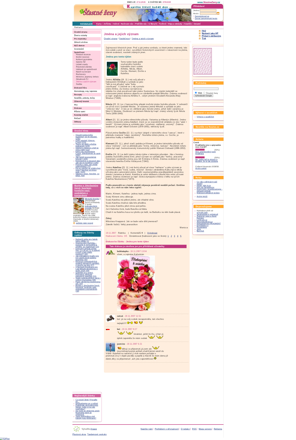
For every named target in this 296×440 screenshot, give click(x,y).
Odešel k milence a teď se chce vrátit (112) (87, 149)
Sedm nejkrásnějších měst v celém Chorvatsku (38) (88, 279)
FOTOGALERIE (87, 24)
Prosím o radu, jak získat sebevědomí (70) (86, 165)
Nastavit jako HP (210, 33)
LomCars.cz (202, 220)
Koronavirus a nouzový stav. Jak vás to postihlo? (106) (88, 162)
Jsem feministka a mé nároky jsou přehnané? (86, 417)
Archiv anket (200, 168)
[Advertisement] (87, 343)
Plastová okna (79, 434)
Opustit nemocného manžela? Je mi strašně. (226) (86, 137)
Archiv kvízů (202, 196)
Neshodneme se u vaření (87, 403)
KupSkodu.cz (202, 225)
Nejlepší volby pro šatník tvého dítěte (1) (87, 240)
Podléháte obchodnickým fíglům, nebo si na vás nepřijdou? (87, 407)
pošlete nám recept (84, 223)
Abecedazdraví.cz (205, 222)
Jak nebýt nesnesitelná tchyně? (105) (86, 158)
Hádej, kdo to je (204, 185)
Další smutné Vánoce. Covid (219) (85, 141)
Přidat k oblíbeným (211, 36)
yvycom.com (202, 212)
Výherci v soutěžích (205, 117)
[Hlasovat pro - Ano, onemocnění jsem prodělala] (204, 150)
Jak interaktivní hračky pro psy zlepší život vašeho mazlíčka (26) (87, 258)
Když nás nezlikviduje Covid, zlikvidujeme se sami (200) (88, 153)
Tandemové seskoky (97, 434)
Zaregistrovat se (202, 16)
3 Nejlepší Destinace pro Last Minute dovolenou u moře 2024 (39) (87, 269)
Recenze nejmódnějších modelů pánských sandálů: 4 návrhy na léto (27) (87, 263)
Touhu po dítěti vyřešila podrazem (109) (86, 145)
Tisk (204, 38)
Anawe (93, 429)
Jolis (199, 229)
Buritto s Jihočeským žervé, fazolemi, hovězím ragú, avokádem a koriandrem (86, 190)
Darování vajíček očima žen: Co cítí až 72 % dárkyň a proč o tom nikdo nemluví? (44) (88, 251)
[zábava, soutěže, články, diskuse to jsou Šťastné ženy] (209, 2)
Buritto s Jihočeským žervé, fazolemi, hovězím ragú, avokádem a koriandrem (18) (88, 288)
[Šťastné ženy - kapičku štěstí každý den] (98, 13)
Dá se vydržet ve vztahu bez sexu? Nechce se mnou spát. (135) (88, 170)
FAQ (204, 31)
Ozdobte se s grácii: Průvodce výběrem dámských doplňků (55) (86, 274)
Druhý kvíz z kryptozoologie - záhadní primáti (209, 190)
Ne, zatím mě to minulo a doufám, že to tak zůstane (206, 160)
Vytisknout (152, 233)
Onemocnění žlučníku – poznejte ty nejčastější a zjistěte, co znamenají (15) (87, 245)
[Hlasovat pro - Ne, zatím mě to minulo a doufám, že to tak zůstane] (204, 158)
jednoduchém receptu (91, 207)
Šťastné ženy (212, 93)
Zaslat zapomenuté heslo (206, 18)
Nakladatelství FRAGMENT (209, 224)
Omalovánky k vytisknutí (207, 214)
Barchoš (200, 231)
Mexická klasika (92, 199)
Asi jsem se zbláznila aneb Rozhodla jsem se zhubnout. (87, 412)
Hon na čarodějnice (205, 187)
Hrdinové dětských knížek (208, 193)
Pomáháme (202, 227)
